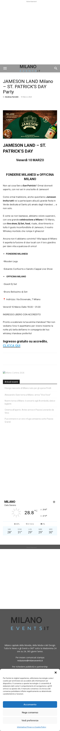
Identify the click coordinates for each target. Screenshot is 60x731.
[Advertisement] (30, 33)
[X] (12, 103)
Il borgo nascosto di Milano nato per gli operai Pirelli (28, 388)
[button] (55, 672)
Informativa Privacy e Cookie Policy (31, 727)
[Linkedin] (26, 103)
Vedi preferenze (30, 720)
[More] (39, 103)
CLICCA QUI (11, 346)
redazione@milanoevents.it (30, 660)
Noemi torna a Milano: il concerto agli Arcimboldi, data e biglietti (30, 402)
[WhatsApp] (19, 103)
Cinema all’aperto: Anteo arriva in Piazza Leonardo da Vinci (29, 411)
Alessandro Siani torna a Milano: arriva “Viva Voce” (28, 395)
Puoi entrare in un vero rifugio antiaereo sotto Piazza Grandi (29, 420)
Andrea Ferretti (11, 97)
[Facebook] (6, 103)
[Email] (33, 103)
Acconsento (30, 704)
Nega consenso (30, 712)
